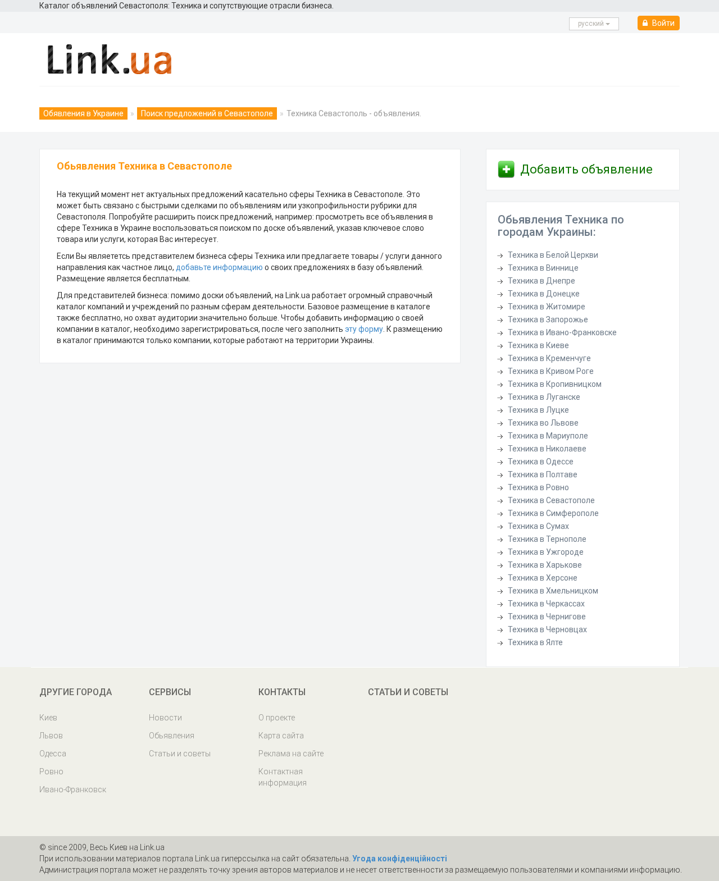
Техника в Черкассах (546, 603)
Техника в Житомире (546, 306)
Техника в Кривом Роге (551, 371)
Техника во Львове (543, 422)
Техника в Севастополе (551, 500)
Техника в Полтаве (542, 474)
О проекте (276, 717)
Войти (662, 23)
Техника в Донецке (544, 293)
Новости (165, 717)
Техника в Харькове (545, 564)
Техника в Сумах (538, 526)
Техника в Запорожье (548, 319)
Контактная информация (282, 777)
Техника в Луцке (538, 409)
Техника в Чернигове (547, 616)
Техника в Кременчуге (549, 358)
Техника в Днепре (541, 280)
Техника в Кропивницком (555, 384)
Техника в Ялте (535, 642)
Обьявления (171, 735)
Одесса (52, 753)
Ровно (51, 771)
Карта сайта (281, 735)
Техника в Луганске (544, 396)
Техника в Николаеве (547, 448)
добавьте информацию (219, 267)
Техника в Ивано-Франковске (562, 332)
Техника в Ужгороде (546, 551)
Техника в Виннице (543, 267)
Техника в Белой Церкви (553, 254)
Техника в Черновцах (547, 629)
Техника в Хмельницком (553, 590)
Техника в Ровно (538, 487)
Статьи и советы (180, 753)
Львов (51, 735)
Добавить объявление (586, 169)
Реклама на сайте (291, 753)
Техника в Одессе (541, 461)
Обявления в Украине (83, 113)
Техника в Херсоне (542, 577)
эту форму (364, 329)
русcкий (592, 24)
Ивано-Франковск (72, 789)
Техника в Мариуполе (548, 435)
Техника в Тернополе (547, 539)
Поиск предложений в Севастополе (207, 113)
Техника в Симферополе (553, 513)
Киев (48, 717)
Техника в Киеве (538, 345)
